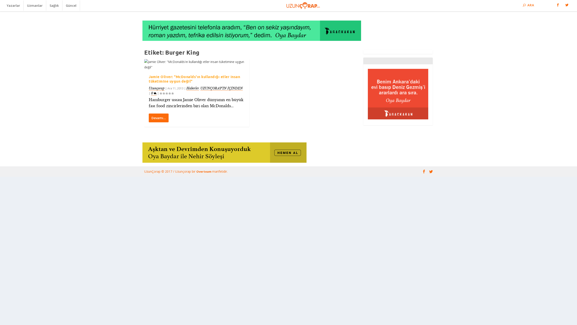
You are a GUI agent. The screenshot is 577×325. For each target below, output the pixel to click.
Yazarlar (13, 5)
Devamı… (158, 118)
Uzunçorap (157, 88)
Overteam (204, 171)
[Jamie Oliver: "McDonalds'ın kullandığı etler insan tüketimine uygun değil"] (196, 64)
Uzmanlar (35, 5)
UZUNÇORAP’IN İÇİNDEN (221, 88)
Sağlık (54, 5)
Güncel (71, 5)
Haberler (192, 88)
